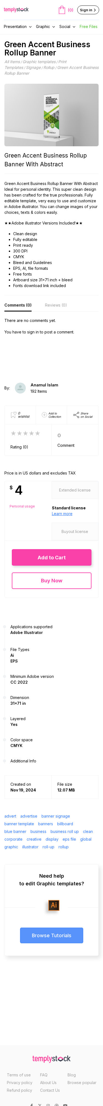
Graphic (43, 26)
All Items (12, 61)
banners (45, 823)
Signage (33, 67)
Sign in (86, 10)
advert (10, 816)
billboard (65, 823)
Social (64, 26)
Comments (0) (18, 305)
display (52, 839)
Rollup (48, 67)
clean (88, 831)
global (85, 839)
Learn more (62, 513)
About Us (48, 1082)
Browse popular (82, 1082)
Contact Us (50, 1090)
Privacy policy (19, 1082)
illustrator (30, 846)
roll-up (48, 846)
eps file (69, 839)
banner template (19, 823)
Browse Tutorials (51, 935)
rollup (64, 846)
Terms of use (19, 1075)
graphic (11, 846)
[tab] (18, 305)
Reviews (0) (56, 305)
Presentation (15, 26)
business (38, 831)
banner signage (55, 816)
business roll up (65, 831)
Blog (72, 1075)
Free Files (89, 26)
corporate (13, 839)
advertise (28, 816)
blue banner (15, 831)
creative (34, 839)
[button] (51, 557)
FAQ (44, 1075)
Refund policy (19, 1090)
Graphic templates (39, 61)
